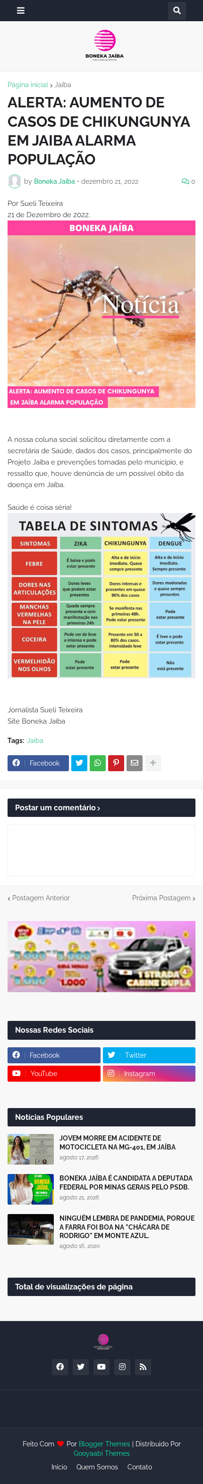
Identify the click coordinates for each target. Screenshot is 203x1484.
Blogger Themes (104, 1444)
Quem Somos (97, 1467)
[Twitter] (79, 763)
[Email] (135, 763)
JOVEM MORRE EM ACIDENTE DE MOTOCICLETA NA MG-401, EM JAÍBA (117, 1142)
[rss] (143, 1367)
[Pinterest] (116, 763)
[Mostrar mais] (153, 763)
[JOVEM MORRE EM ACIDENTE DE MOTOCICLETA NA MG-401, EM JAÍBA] (31, 1149)
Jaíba (63, 85)
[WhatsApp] (98, 763)
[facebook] (60, 1367)
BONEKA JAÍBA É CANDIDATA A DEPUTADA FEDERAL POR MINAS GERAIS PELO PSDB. (126, 1182)
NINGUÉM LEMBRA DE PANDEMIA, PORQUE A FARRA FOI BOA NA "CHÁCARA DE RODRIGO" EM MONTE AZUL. (127, 1227)
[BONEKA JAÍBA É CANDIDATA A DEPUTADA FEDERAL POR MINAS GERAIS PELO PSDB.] (31, 1189)
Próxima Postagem (161, 898)
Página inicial (28, 85)
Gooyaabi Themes (102, 1453)
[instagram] (122, 1367)
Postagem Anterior (41, 898)
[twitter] (81, 1367)
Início (59, 1467)
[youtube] (101, 1367)
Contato (139, 1467)
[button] (20, 10)
